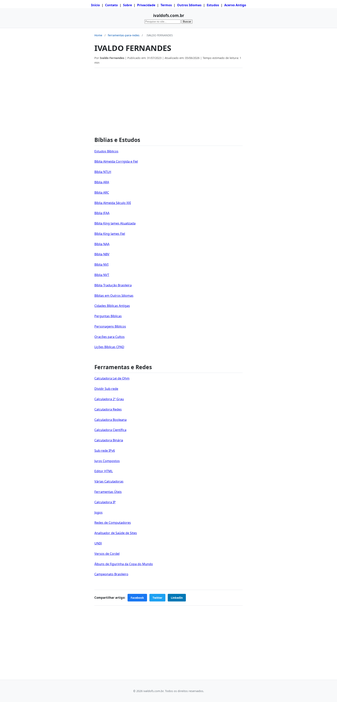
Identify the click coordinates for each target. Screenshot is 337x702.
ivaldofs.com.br (168, 15)
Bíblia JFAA (101, 213)
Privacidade (146, 5)
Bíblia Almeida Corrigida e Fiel (116, 161)
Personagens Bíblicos (110, 326)
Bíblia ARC (101, 192)
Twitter (157, 598)
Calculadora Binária (108, 440)
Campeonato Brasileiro (111, 574)
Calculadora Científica (110, 430)
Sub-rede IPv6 (104, 450)
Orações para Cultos (109, 337)
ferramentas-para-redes (123, 35)
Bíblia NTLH (102, 172)
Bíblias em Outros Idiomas (113, 295)
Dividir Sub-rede (106, 389)
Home (98, 35)
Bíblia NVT (101, 275)
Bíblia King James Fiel (109, 234)
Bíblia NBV (101, 254)
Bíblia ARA (101, 182)
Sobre (127, 5)
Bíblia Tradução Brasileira (113, 285)
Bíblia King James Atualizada (115, 223)
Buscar (187, 21)
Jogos (98, 512)
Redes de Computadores (112, 522)
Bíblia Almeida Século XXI (112, 203)
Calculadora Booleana (110, 420)
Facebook (137, 598)
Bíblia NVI (101, 264)
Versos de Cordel (107, 553)
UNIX (98, 543)
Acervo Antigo (235, 5)
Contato (111, 5)
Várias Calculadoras (108, 481)
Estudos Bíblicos (106, 151)
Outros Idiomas (189, 5)
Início (95, 5)
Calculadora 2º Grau (109, 399)
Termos (166, 5)
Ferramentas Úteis (108, 492)
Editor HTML (103, 471)
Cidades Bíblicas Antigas (112, 306)
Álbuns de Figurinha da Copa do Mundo (123, 564)
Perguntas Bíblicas (108, 316)
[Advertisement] (168, 100)
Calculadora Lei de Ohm (111, 378)
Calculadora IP (105, 502)
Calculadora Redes (108, 409)
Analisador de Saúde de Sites (115, 533)
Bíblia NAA (101, 244)
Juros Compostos (107, 461)
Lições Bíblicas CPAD (109, 347)
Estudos (213, 5)
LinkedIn (177, 598)
